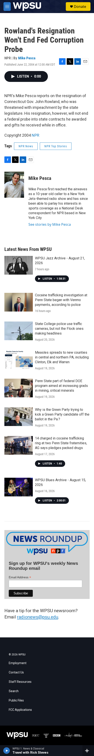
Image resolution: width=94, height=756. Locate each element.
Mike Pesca (26, 58)
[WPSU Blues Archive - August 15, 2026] (18, 487)
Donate (80, 6)
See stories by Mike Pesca (49, 224)
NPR (35, 135)
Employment (17, 663)
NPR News (26, 146)
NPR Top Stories (55, 146)
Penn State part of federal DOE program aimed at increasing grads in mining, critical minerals (61, 386)
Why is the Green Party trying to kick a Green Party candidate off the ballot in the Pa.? (62, 414)
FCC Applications (20, 709)
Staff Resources (20, 681)
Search (14, 691)
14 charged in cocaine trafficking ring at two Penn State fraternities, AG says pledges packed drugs (61, 443)
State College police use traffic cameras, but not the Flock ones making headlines (59, 328)
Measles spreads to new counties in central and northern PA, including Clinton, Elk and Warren (62, 357)
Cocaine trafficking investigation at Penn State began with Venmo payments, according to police (61, 300)
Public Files (16, 700)
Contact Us (16, 672)
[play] (6, 750)
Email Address (20, 577)
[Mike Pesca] (14, 185)
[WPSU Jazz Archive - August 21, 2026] (18, 265)
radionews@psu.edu (37, 617)
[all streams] (88, 750)
